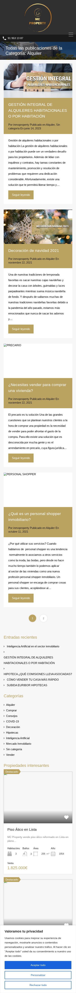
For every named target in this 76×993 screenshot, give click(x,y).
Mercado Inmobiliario (18, 743)
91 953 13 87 (15, 38)
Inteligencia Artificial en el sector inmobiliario (33, 646)
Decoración (13, 727)
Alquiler (50, 124)
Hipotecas (12, 732)
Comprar (11, 710)
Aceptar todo (38, 965)
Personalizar (38, 975)
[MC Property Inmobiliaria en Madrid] (38, 30)
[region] (38, 959)
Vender (10, 754)
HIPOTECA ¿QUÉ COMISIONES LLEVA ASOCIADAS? (38, 674)
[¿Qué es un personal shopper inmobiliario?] (38, 490)
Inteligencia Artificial (18, 738)
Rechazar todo (38, 985)
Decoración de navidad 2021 (33, 250)
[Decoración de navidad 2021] (38, 226)
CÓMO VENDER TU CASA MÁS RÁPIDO (33, 679)
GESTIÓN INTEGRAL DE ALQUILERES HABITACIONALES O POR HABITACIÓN (37, 110)
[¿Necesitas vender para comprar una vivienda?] (38, 361)
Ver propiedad (38, 812)
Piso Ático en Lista (22, 829)
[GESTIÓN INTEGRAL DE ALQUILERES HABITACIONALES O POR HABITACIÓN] (38, 80)
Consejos (12, 715)
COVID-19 (12, 721)
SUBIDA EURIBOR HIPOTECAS (27, 685)
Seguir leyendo (21, 194)
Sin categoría (14, 749)
